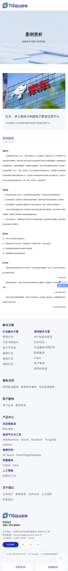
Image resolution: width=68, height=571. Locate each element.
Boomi (25, 439)
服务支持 (8, 380)
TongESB (50, 439)
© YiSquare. (34, 554)
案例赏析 (20, 405)
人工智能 (8, 470)
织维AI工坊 (9, 475)
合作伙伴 (33, 494)
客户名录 (8, 405)
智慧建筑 (8, 460)
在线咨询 (20, 567)
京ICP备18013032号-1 (18, 554)
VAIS (16, 465)
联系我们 (8, 499)
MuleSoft (37, 439)
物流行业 (8, 358)
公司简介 (8, 494)
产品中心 (8, 417)
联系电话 (7, 522)
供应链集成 (9, 423)
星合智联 (8, 429)
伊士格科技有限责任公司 (51, 554)
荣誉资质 (20, 494)
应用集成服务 (11, 386)
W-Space (8, 455)
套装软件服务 (29, 386)
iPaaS (37, 358)
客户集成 (39, 363)
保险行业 (8, 364)
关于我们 (8, 487)
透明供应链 (40, 368)
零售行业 (8, 336)
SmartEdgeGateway (28, 455)
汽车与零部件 (11, 342)
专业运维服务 (47, 386)
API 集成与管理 (43, 336)
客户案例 (8, 398)
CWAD (7, 465)
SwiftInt (7, 444)
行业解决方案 (11, 331)
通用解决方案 (42, 331)
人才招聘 (46, 494)
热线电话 (53, 567)
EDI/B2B (39, 342)
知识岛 (9, 545)
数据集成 (39, 352)
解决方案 (8, 325)
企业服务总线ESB (44, 347)
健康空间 (8, 449)
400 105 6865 (11, 525)
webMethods (11, 439)
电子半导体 (9, 347)
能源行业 (8, 353)
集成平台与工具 (12, 434)
